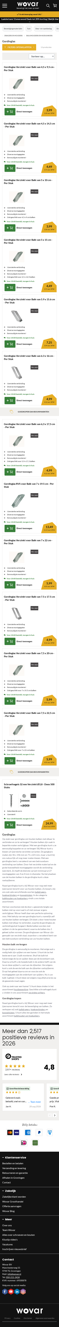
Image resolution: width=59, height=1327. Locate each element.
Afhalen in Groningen (13, 1177)
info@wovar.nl (14, 1274)
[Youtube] (11, 1292)
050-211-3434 (13, 1277)
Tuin (29, 28)
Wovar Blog (8, 1211)
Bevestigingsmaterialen (13, 28)
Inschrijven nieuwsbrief (14, 1249)
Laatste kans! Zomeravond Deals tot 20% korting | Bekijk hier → (30, 20)
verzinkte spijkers (36, 992)
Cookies (17, 1318)
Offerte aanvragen (11, 1206)
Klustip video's (10, 1239)
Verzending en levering (14, 1168)
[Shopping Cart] (55, 5)
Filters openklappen (19, 47)
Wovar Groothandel (12, 1201)
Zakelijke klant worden (14, 1196)
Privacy (7, 1318)
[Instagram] (23, 1292)
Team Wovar (8, 1229)
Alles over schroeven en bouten (18, 1234)
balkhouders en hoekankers (15, 898)
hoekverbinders (9, 895)
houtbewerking (21, 989)
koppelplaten (26, 895)
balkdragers (40, 892)
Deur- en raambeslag (43, 28)
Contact (6, 1182)
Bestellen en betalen (12, 1163)
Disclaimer (28, 1318)
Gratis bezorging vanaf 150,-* (30, 14)
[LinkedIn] (17, 1292)
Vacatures (7, 1244)
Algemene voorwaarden (45, 1318)
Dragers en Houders (13, 36)
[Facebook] (5, 1292)
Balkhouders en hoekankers (39, 36)
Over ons (7, 1225)
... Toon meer (34, 1102)
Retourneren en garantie (15, 1172)
